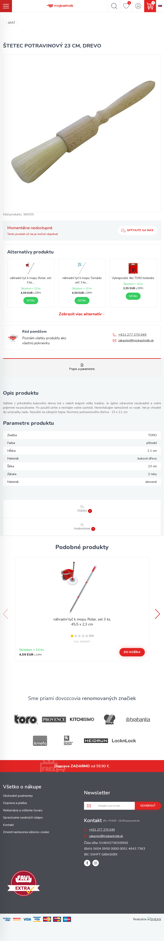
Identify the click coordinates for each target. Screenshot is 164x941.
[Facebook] (87, 863)
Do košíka (132, 652)
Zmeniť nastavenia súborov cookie (26, 832)
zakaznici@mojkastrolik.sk (136, 340)
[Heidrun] (96, 740)
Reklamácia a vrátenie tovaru (22, 810)
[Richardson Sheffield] (68, 740)
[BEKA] (110, 719)
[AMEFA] (40, 740)
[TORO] (26, 719)
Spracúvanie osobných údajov (23, 818)
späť (11, 23)
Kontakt (8, 825)
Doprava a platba (15, 803)
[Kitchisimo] (82, 719)
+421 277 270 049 (132, 334)
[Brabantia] (138, 719)
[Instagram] (95, 863)
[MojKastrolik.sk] (60, 6)
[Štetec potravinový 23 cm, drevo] (82, 133)
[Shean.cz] (154, 919)
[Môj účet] (138, 6)
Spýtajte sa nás (140, 230)
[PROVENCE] (54, 719)
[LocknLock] (124, 740)
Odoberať (148, 806)
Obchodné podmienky (18, 796)
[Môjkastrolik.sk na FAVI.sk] (23, 884)
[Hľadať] (114, 6)
